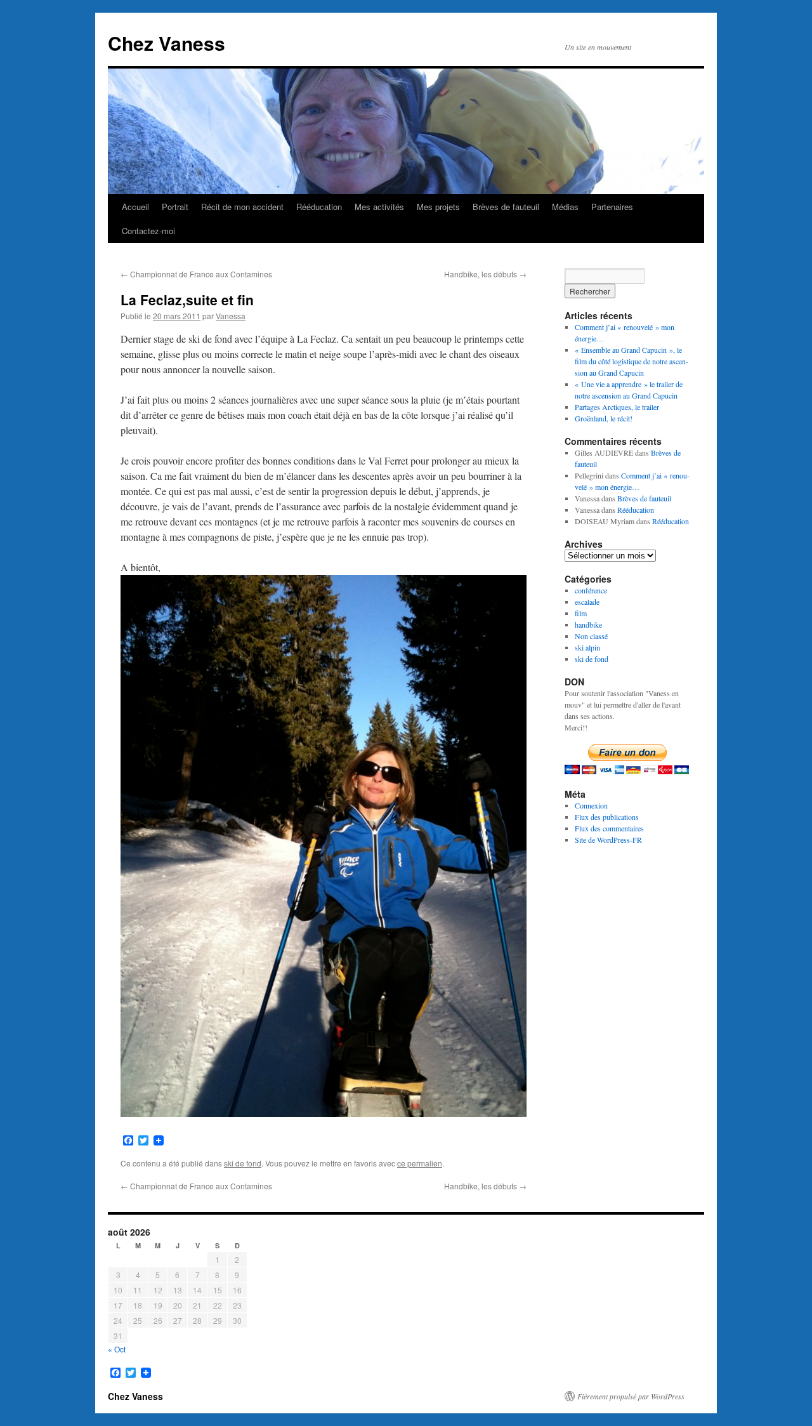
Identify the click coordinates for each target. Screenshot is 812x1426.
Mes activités (379, 207)
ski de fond (242, 1163)
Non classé (591, 636)
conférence (591, 590)
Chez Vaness (166, 42)
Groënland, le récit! (603, 418)
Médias (565, 207)
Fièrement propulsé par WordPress (630, 1396)
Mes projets (438, 207)
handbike (588, 624)
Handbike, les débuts (485, 273)
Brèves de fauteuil (506, 207)
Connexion (591, 805)
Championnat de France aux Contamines (196, 273)
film (581, 613)
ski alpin (587, 647)
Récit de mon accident (242, 207)
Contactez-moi (148, 231)
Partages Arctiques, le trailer (617, 407)
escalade (587, 602)
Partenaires (612, 207)
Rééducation (319, 207)
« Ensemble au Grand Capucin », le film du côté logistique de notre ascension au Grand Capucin (631, 361)
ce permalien (419, 1163)
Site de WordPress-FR (608, 840)
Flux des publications (607, 817)
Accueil (135, 207)
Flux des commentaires (609, 828)
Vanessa (231, 315)
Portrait (175, 207)
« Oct (117, 1348)
